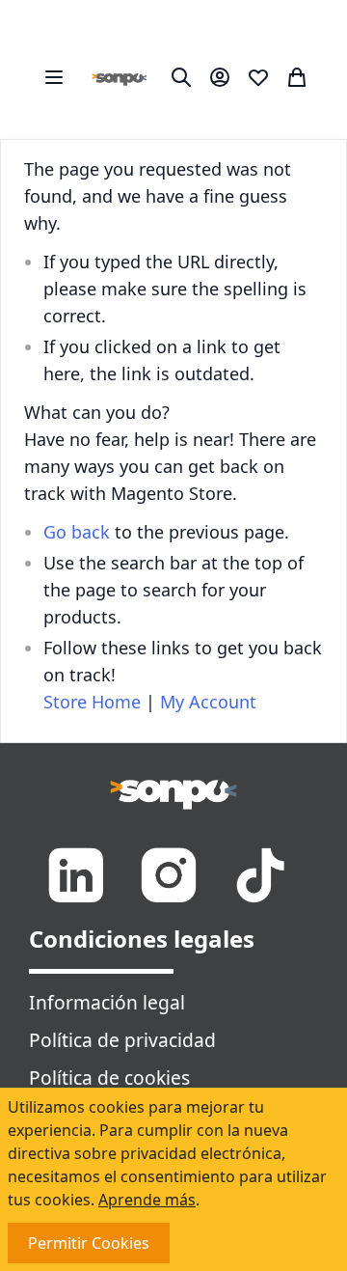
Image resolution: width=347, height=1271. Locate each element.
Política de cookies (109, 1077)
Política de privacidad (122, 1040)
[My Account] (219, 77)
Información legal (107, 1002)
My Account (208, 701)
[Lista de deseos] (258, 77)
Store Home (92, 701)
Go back (76, 531)
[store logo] (119, 77)
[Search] (181, 77)
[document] (173, 1179)
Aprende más (147, 1199)
